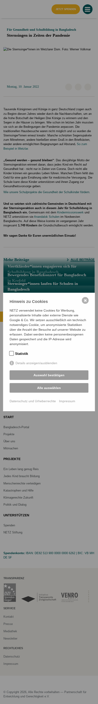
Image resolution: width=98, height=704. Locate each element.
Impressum (67, 401)
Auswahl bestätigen (49, 375)
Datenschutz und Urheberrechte (33, 401)
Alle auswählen (49, 388)
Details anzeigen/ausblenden (36, 363)
